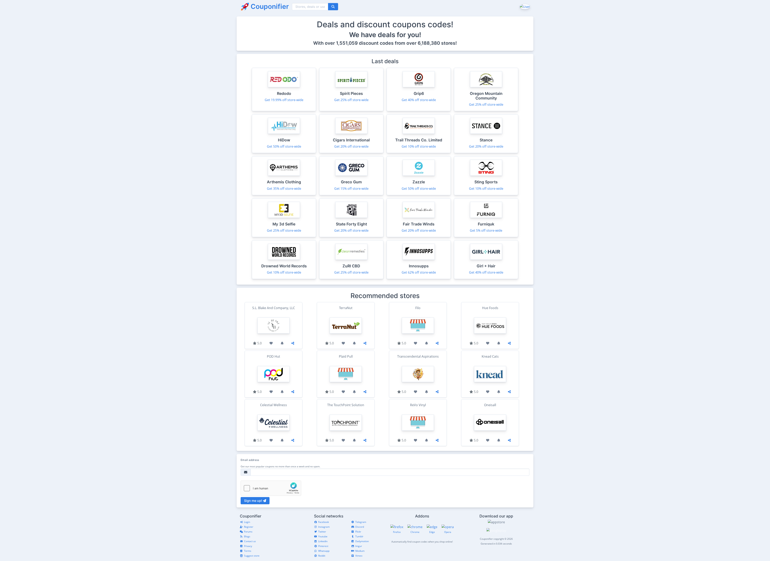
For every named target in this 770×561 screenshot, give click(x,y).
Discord (359, 527)
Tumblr (359, 536)
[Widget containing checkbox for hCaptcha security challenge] (271, 488)
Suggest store (251, 555)
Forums (248, 531)
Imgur (358, 546)
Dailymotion (362, 541)
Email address (250, 460)
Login (247, 522)
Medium (360, 551)
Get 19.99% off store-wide (284, 100)
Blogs (247, 536)
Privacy (248, 546)
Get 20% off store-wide (351, 146)
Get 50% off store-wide (284, 146)
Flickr (358, 531)
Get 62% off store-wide (419, 272)
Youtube (322, 536)
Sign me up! (253, 501)
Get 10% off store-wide (419, 146)
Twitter (322, 531)
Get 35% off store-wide (284, 188)
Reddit (321, 555)
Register (248, 527)
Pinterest (323, 546)
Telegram (360, 522)
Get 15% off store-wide (351, 188)
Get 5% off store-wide (486, 230)
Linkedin (322, 541)
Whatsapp (323, 551)
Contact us (250, 541)
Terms (247, 551)
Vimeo (358, 555)
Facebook (323, 522)
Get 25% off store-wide (351, 100)
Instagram (324, 527)
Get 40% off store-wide (419, 100)
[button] (524, 6)
